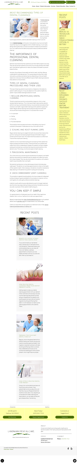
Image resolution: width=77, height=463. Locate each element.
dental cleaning (45, 20)
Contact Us (72, 6)
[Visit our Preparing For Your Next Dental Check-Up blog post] (29, 323)
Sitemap (11, 449)
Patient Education (60, 6)
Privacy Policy (6, 449)
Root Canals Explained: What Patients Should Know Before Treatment (64, 99)
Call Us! (58, 2)
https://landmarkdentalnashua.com (32, 199)
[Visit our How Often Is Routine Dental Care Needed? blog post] (29, 369)
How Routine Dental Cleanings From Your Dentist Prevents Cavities (29, 286)
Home (33, 6)
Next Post (47, 407)
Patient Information (45, 6)
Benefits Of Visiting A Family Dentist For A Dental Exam (28, 239)
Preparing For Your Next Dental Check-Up (27, 336)
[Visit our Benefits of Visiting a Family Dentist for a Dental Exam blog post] (29, 226)
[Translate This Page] (74, 460)
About (37, 6)
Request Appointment (38, 417)
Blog (67, 6)
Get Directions (12, 417)
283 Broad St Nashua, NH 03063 (38, 2)
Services (53, 6)
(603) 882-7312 (21, 201)
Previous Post (12, 407)
